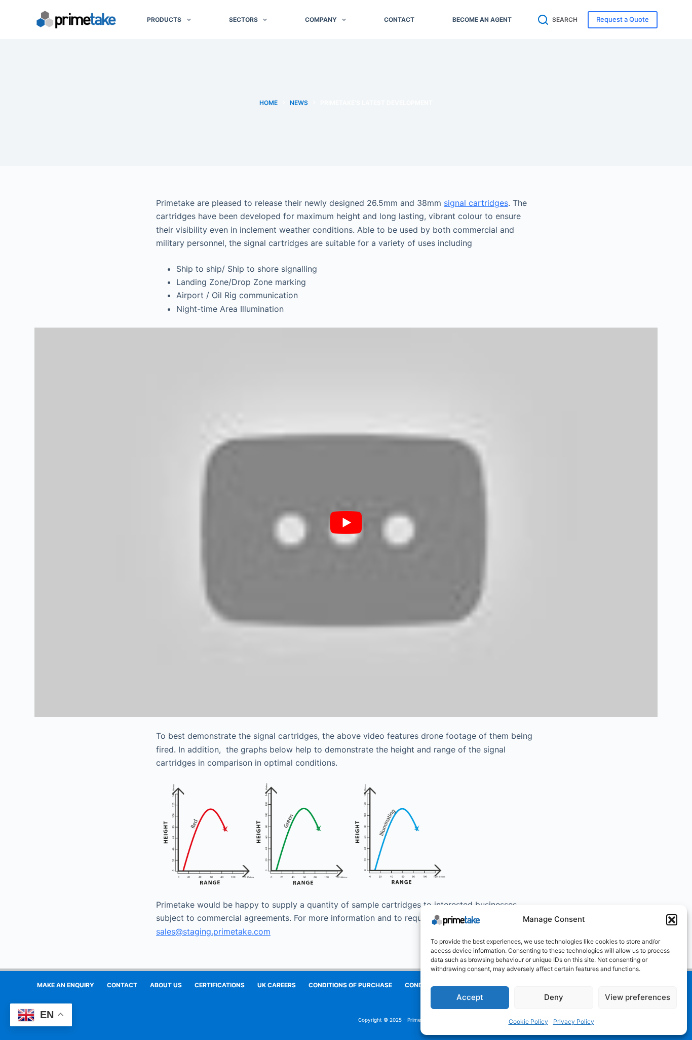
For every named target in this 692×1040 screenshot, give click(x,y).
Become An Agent (482, 19)
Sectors (243, 19)
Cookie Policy (528, 1021)
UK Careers (276, 985)
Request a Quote (622, 19)
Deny (553, 997)
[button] (672, 920)
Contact (399, 19)
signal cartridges (476, 203)
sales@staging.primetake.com (213, 931)
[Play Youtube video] (345, 522)
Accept (469, 997)
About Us (166, 985)
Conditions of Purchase (350, 985)
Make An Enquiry (65, 985)
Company (321, 19)
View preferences (637, 997)
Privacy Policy (573, 1021)
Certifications (220, 985)
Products (164, 19)
